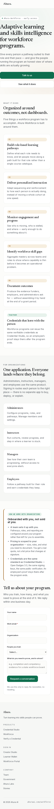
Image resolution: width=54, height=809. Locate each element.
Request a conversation (22, 678)
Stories (6, 788)
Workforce (8, 734)
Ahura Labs (8, 784)
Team (6, 774)
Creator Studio (10, 752)
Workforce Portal (11, 761)
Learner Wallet (10, 756)
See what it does (27, 84)
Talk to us (27, 75)
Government (9, 779)
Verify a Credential (12, 738)
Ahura (7, 4)
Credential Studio (11, 729)
